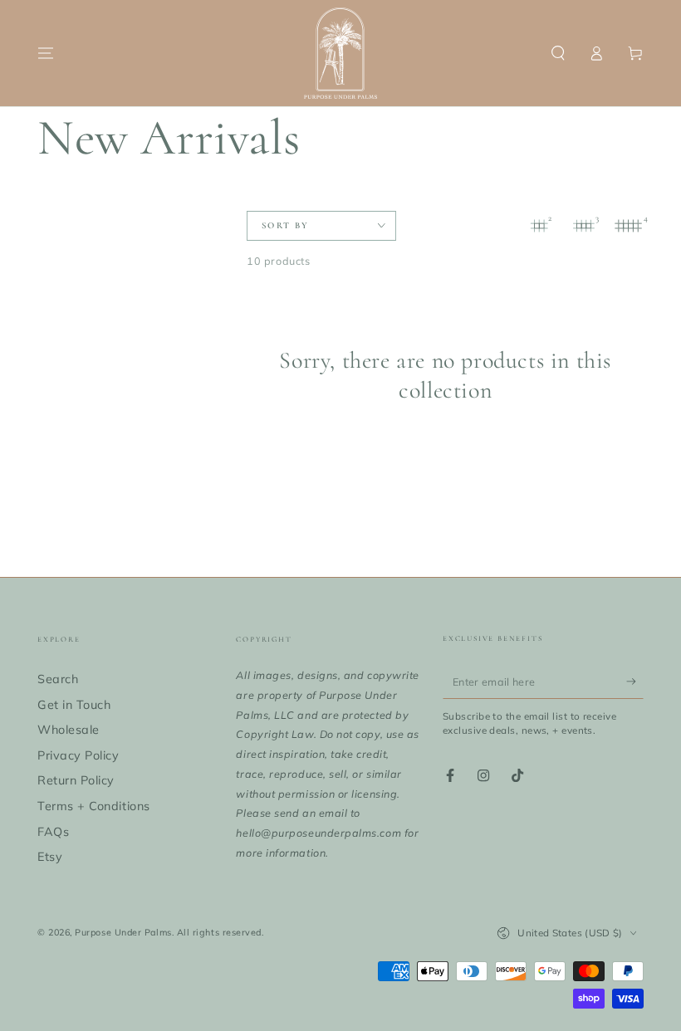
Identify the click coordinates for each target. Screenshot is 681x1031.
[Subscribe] (635, 681)
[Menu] (46, 53)
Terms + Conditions (93, 806)
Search (57, 679)
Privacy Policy (78, 755)
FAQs (53, 831)
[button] (557, 53)
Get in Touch (73, 704)
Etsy (49, 856)
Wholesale (68, 729)
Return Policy (76, 780)
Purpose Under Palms (123, 932)
